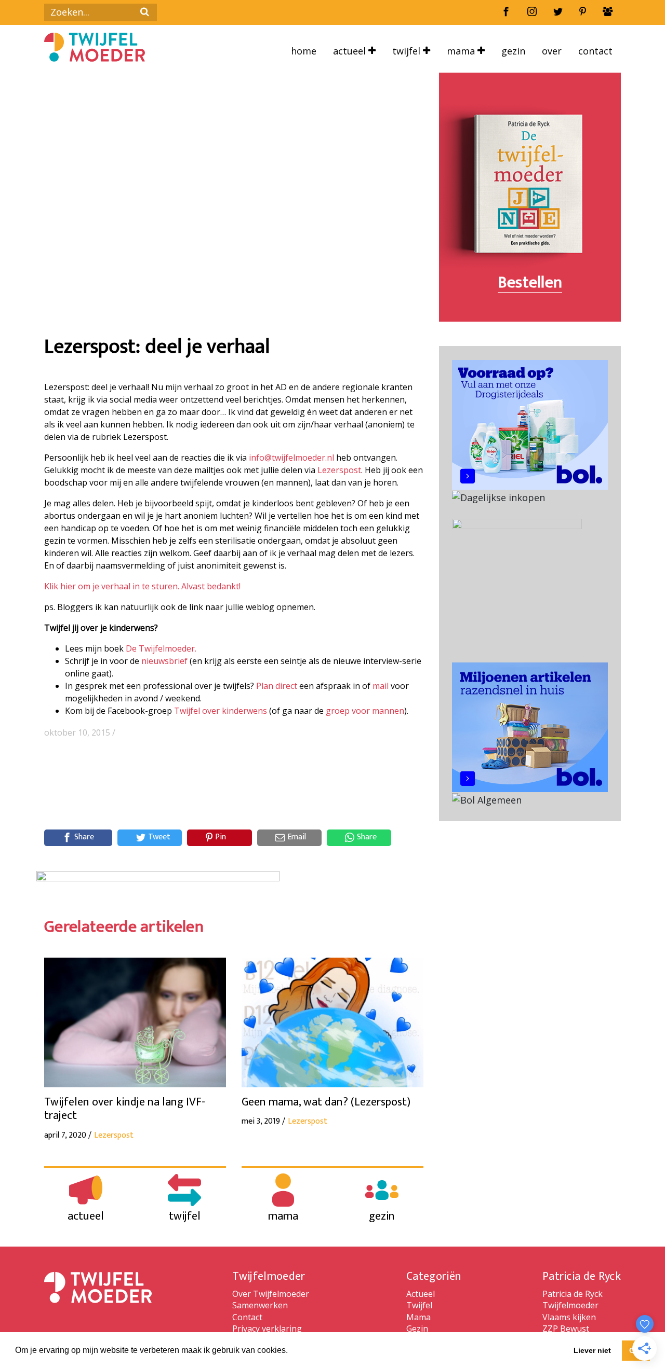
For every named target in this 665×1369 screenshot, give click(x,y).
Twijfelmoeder (570, 1305)
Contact (595, 51)
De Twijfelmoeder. (161, 648)
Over (552, 51)
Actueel (350, 51)
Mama (462, 51)
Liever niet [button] (592, 1350)
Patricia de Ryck (572, 1293)
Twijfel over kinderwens (220, 710)
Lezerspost (339, 470)
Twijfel (407, 51)
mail (381, 686)
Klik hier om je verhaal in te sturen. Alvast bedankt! (142, 586)
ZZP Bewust (565, 1328)
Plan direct (276, 686)
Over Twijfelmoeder (270, 1293)
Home (303, 51)
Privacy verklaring (267, 1328)
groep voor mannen (365, 710)
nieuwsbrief (164, 661)
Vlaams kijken (569, 1317)
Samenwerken (260, 1305)
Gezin (513, 51)
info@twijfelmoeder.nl (291, 457)
